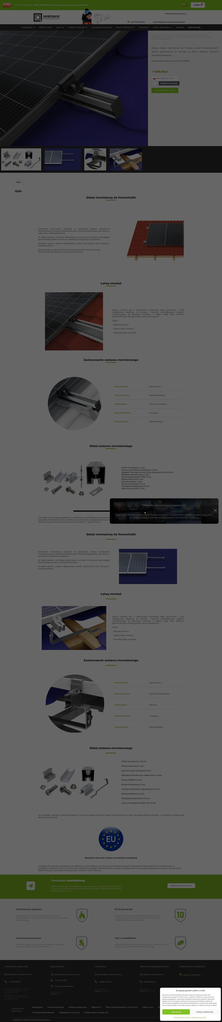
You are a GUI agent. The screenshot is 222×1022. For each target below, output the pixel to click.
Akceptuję (176, 1012)
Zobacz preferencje (204, 1012)
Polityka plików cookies (182, 1017)
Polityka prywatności (198, 1017)
